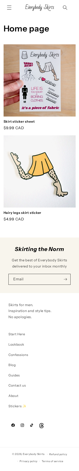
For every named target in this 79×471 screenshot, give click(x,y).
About (13, 396)
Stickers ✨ (17, 406)
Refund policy (58, 454)
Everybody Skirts (34, 454)
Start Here (16, 334)
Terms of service (52, 461)
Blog (12, 365)
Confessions (18, 355)
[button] (9, 8)
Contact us (17, 385)
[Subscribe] (65, 279)
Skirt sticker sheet (19, 121)
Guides (14, 375)
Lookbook (16, 344)
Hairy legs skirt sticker (23, 213)
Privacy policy (28, 461)
